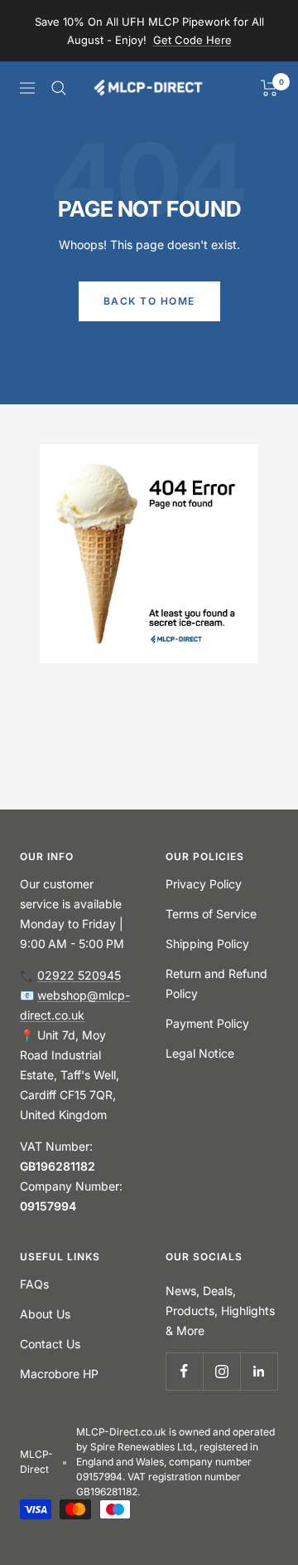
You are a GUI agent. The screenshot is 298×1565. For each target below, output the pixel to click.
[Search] (58, 88)
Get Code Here (192, 39)
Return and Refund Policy (216, 983)
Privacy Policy (204, 884)
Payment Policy (207, 1023)
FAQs (34, 1284)
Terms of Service (211, 914)
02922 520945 (79, 975)
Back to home (149, 301)
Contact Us (50, 1344)
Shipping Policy (207, 944)
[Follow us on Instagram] (221, 1371)
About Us (45, 1314)
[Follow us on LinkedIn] (258, 1371)
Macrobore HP (59, 1374)
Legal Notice (200, 1053)
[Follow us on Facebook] (184, 1371)
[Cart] (269, 88)
